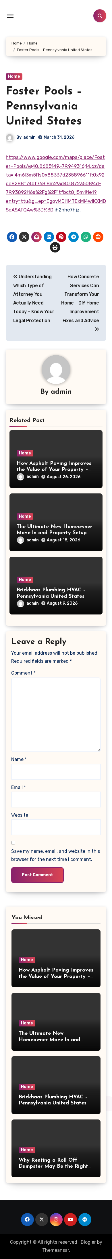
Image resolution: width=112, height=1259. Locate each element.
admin (29, 137)
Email (18, 787)
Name (19, 759)
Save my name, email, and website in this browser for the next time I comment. (55, 855)
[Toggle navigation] (10, 15)
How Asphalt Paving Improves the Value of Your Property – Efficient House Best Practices (54, 470)
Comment (23, 673)
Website (19, 815)
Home (14, 76)
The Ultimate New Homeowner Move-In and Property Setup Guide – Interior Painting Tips (54, 533)
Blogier (88, 1242)
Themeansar (55, 1250)
